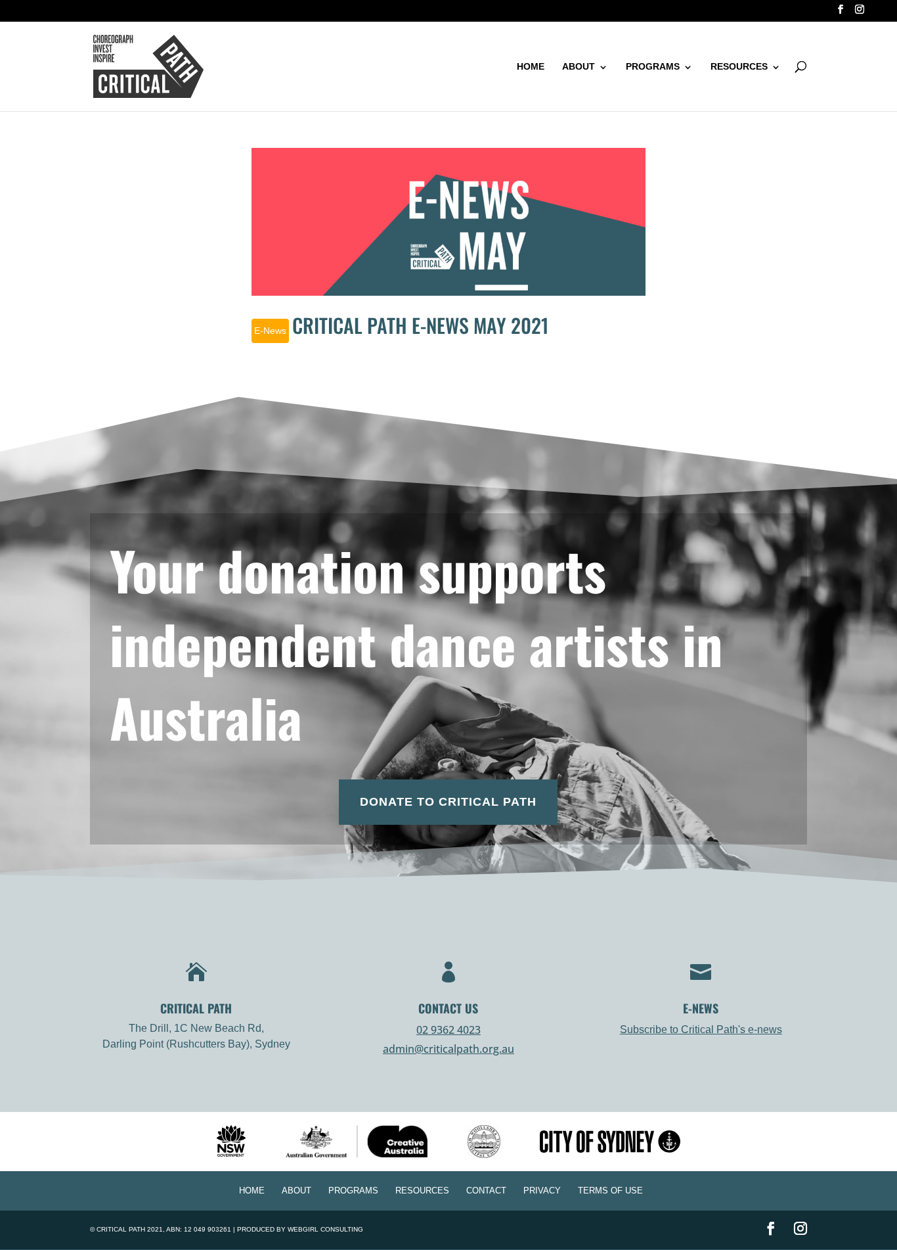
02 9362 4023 (448, 1030)
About (578, 66)
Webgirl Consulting (325, 1229)
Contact (486, 1190)
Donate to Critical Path (448, 801)
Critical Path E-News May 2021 (420, 325)
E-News (270, 330)
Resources (739, 66)
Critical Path (121, 1229)
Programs (653, 66)
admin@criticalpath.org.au (448, 1049)
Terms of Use (610, 1190)
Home (530, 66)
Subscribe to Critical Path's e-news (701, 1029)
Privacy (542, 1190)
